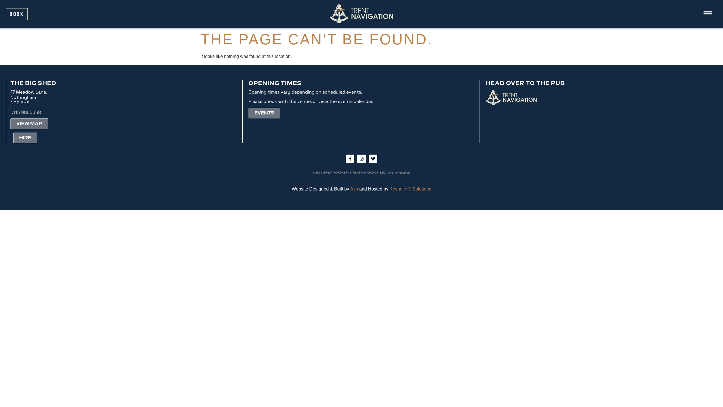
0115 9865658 (25, 112)
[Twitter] (373, 159)
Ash (354, 189)
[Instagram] (361, 159)
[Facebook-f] (350, 159)
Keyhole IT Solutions (410, 189)
